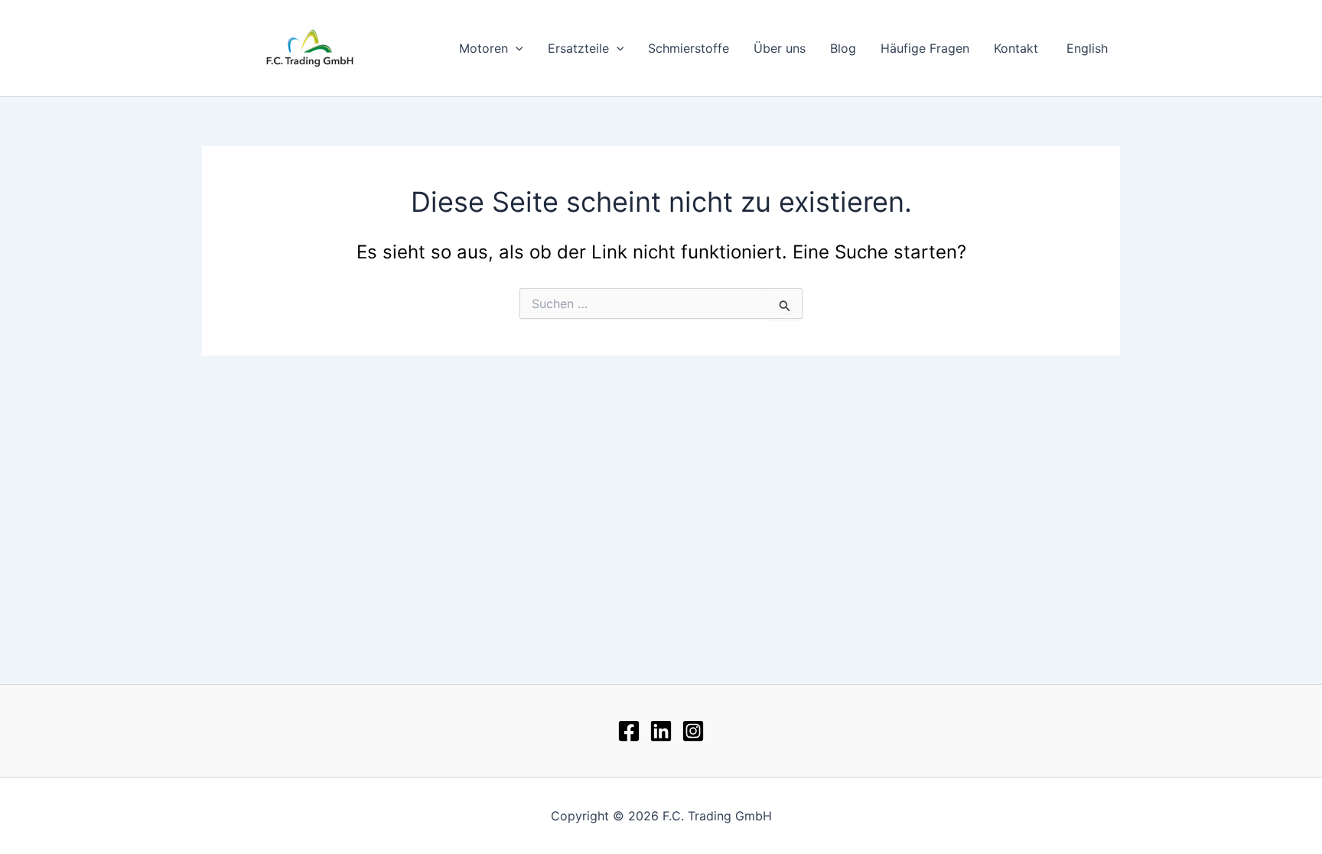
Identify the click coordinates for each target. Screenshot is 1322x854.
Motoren (483, 48)
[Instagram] (693, 730)
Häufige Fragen (925, 48)
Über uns (780, 48)
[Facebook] (628, 730)
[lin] (661, 730)
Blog (843, 48)
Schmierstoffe (688, 48)
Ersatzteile (578, 48)
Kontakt (1016, 48)
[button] (515, 48)
